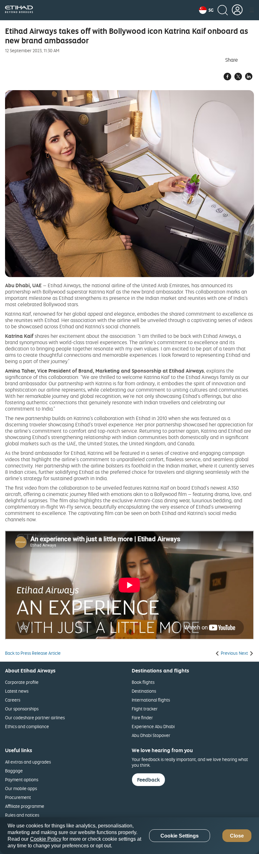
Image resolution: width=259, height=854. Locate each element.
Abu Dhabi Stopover (151, 735)
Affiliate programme (24, 806)
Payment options (21, 780)
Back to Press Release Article (33, 653)
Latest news (16, 691)
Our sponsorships (22, 709)
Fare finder (142, 718)
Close (237, 836)
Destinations (144, 691)
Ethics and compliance (27, 726)
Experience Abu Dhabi (153, 726)
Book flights (143, 682)
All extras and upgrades (28, 762)
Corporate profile (22, 682)
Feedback (148, 779)
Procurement (18, 797)
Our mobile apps (21, 788)
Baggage (14, 771)
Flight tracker (145, 709)
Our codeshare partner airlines (35, 718)
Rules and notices (22, 815)
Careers (12, 700)
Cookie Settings (179, 836)
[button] (206, 10)
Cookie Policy (45, 839)
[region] (129, 835)
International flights (151, 700)
